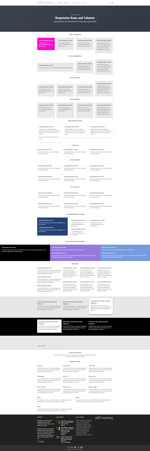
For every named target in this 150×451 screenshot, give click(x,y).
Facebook (84, 424)
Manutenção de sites (85, 430)
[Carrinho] (112, 3)
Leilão (82, 428)
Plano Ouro (85, 434)
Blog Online (84, 420)
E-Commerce (78, 422)
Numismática (78, 432)
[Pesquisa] (55, 3)
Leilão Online (86, 428)
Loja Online (78, 430)
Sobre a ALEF (60, 2)
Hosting (89, 426)
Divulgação (89, 420)
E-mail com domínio (85, 422)
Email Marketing (79, 424)
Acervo (77, 420)
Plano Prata (90, 434)
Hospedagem (85, 426)
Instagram (78, 428)
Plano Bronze (84, 432)
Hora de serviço (78, 426)
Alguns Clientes (75, 2)
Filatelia (88, 424)
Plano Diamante (79, 434)
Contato (84, 2)
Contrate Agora (66, 2)
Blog (80, 2)
